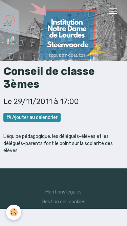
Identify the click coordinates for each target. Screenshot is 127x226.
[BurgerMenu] (113, 11)
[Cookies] (13, 212)
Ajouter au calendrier (34, 117)
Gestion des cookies (63, 202)
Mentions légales (63, 192)
